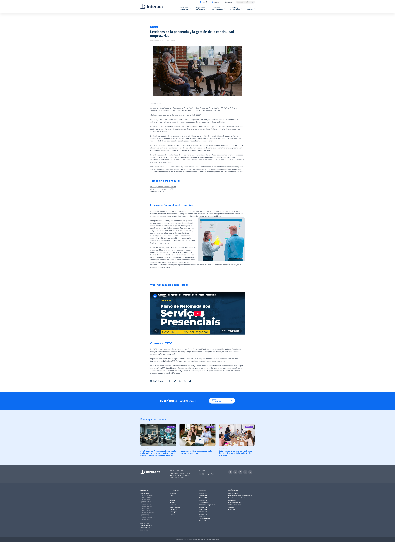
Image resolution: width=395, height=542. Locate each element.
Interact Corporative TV (148, 518)
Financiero (173, 493)
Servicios (172, 498)
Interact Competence (147, 512)
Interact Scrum (145, 519)
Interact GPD (203, 507)
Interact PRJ (203, 498)
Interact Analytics (146, 506)
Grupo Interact (250, 9)
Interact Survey (146, 510)
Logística (172, 514)
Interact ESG (203, 516)
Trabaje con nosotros (234, 505)
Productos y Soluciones (184, 9)
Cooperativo (173, 509)
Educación (173, 505)
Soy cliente (217, 2)
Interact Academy (146, 525)
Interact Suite (144, 493)
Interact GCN (203, 514)
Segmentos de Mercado (200, 9)
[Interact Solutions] (151, 6)
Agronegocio (174, 512)
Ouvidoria (231, 507)
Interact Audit (145, 514)
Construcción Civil (175, 507)
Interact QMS (203, 493)
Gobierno (172, 500)
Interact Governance (147, 495)
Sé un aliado (232, 500)
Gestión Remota (204, 502)
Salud (171, 495)
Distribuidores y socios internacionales (240, 495)
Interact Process (146, 497)
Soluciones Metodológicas (217, 9)
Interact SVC (203, 500)
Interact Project (146, 499)
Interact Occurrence (147, 503)
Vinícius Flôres (155, 103)
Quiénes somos (233, 493)
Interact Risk (145, 508)
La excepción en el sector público (163, 187)
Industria (172, 502)
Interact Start (144, 530)
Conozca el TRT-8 (157, 192)
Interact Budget (146, 516)
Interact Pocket (145, 528)
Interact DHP (203, 509)
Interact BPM (203, 495)
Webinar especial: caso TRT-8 (161, 189)
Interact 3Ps (203, 521)
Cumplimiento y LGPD (235, 502)
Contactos (228, 2)
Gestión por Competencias (207, 505)
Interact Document (146, 501)
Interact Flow (144, 523)
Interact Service (146, 505)
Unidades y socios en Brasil (236, 498)
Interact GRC (203, 512)
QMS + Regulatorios (205, 518)
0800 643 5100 (208, 474)
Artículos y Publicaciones (235, 9)
